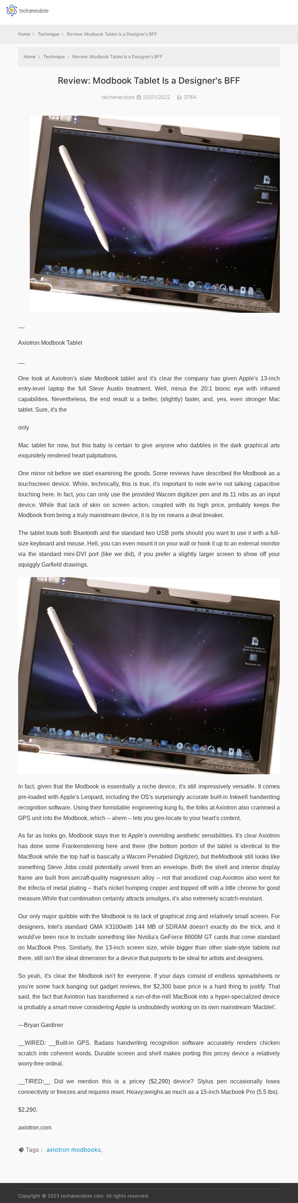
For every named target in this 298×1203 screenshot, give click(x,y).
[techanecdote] (27, 9)
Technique (48, 34)
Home (24, 34)
